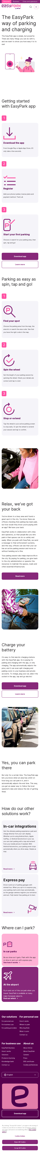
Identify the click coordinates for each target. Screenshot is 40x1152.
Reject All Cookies (19, 1142)
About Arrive (27, 1048)
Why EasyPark (24, 1028)
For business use (8, 1024)
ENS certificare (28, 1061)
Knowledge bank (8, 1061)
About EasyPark (29, 1051)
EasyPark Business (8, 1048)
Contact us (23, 1035)
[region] (20, 1135)
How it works (24, 1021)
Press (25, 1058)
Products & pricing (8, 1058)
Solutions (5, 1055)
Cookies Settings (20, 1136)
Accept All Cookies (20, 1148)
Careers (26, 1055)
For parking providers (9, 1028)
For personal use (8, 1021)
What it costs (24, 1031)
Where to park (25, 1024)
